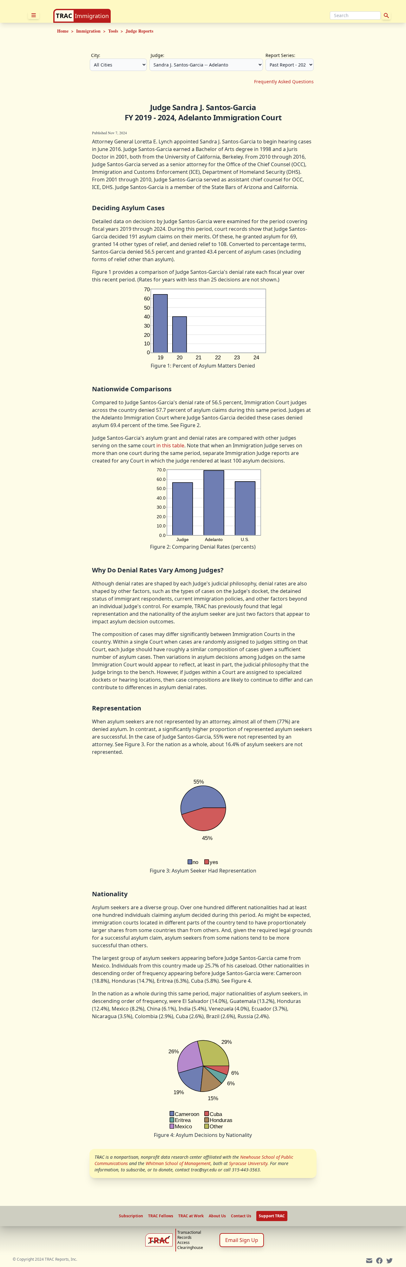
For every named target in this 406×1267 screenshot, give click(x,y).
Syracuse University (248, 1163)
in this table (170, 445)
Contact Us (241, 1216)
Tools (113, 31)
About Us (217, 1216)
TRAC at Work (191, 1216)
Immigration (92, 16)
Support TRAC (272, 1216)
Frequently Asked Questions (284, 82)
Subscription (131, 1216)
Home (63, 31)
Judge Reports (139, 31)
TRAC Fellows (160, 1216)
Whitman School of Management (178, 1163)
